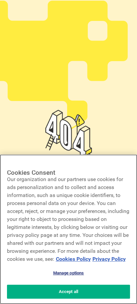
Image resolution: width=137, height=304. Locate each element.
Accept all (68, 291)
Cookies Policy (73, 259)
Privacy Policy (109, 259)
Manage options (68, 272)
